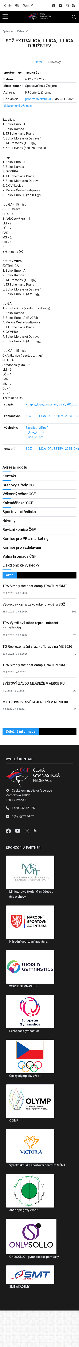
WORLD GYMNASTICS (23, 986)
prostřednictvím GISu (39, 99)
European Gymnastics (24, 1031)
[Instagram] (27, 831)
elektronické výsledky (17, 106)
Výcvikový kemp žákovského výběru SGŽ (34, 604)
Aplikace (8, 31)
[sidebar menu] (5, 17)
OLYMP (14, 1120)
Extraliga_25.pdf (37, 428)
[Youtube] (18, 831)
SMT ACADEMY (19, 1286)
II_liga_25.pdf (35, 432)
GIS (17, 5)
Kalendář (22, 31)
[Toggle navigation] (73, 17)
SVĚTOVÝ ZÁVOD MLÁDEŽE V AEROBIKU (34, 683)
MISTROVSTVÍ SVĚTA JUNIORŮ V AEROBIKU (36, 702)
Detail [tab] (39, 62)
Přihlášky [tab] (54, 62)
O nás (8, 5)
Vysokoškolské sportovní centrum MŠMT (37, 1165)
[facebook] (53, 5)
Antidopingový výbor (23, 1210)
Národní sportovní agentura (28, 941)
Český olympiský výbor (25, 1075)
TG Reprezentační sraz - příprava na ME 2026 (37, 647)
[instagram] (67, 5)
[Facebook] (9, 831)
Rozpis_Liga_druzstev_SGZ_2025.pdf (52, 404)
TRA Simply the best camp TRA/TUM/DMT (35, 586)
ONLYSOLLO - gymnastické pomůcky (34, 1256)
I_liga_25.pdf (35, 437)
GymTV (28, 5)
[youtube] (60, 5)
